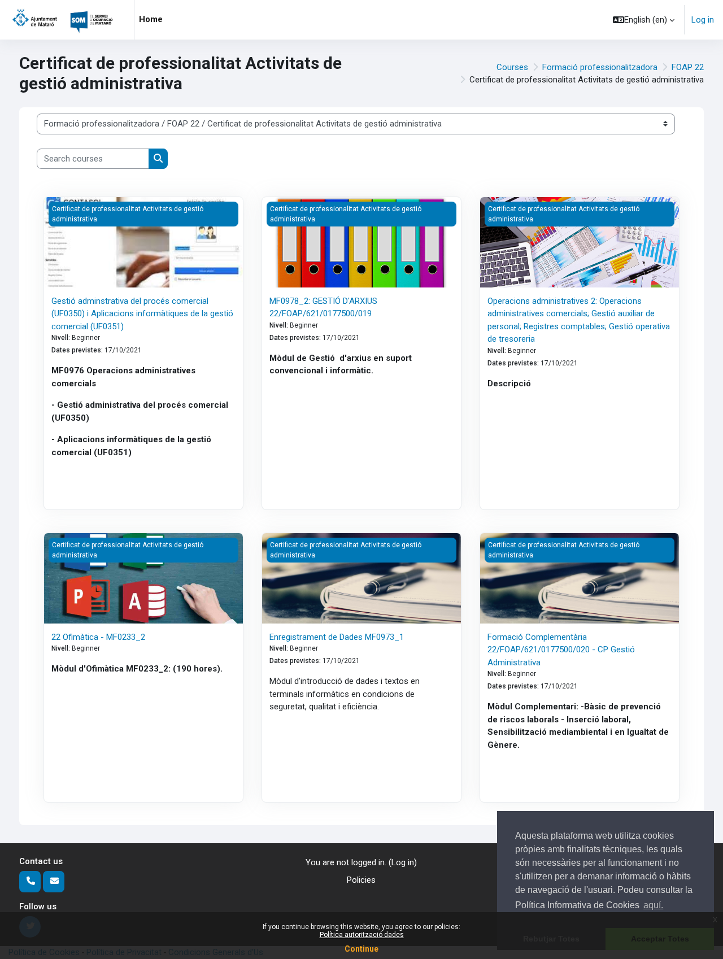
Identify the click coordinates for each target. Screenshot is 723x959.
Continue (361, 948)
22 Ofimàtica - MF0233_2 (98, 637)
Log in (702, 20)
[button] (644, 20)
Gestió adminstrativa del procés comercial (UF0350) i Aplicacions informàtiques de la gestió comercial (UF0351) (142, 314)
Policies (361, 880)
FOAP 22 (688, 67)
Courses (512, 67)
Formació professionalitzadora (599, 67)
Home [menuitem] (151, 19)
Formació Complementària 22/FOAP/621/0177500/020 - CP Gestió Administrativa (561, 650)
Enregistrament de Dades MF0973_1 (336, 637)
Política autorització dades (362, 935)
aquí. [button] (653, 905)
